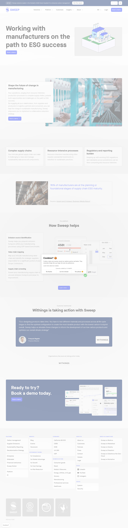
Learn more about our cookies (51, 265)
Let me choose (64, 271)
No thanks (49, 271)
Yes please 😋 (79, 271)
